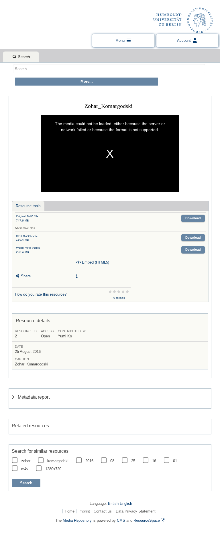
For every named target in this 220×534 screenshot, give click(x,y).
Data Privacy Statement (136, 511)
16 (154, 461)
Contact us (103, 511)
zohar (25, 461)
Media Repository (77, 520)
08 (112, 461)
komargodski (57, 461)
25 (133, 461)
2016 (89, 461)
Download (193, 218)
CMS (121, 520)
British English (120, 503)
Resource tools (28, 206)
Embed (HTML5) (95, 262)
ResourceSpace (146, 520)
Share (25, 276)
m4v (24, 469)
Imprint (84, 511)
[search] (109, 68)
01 (175, 461)
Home (69, 511)
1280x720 (53, 469)
